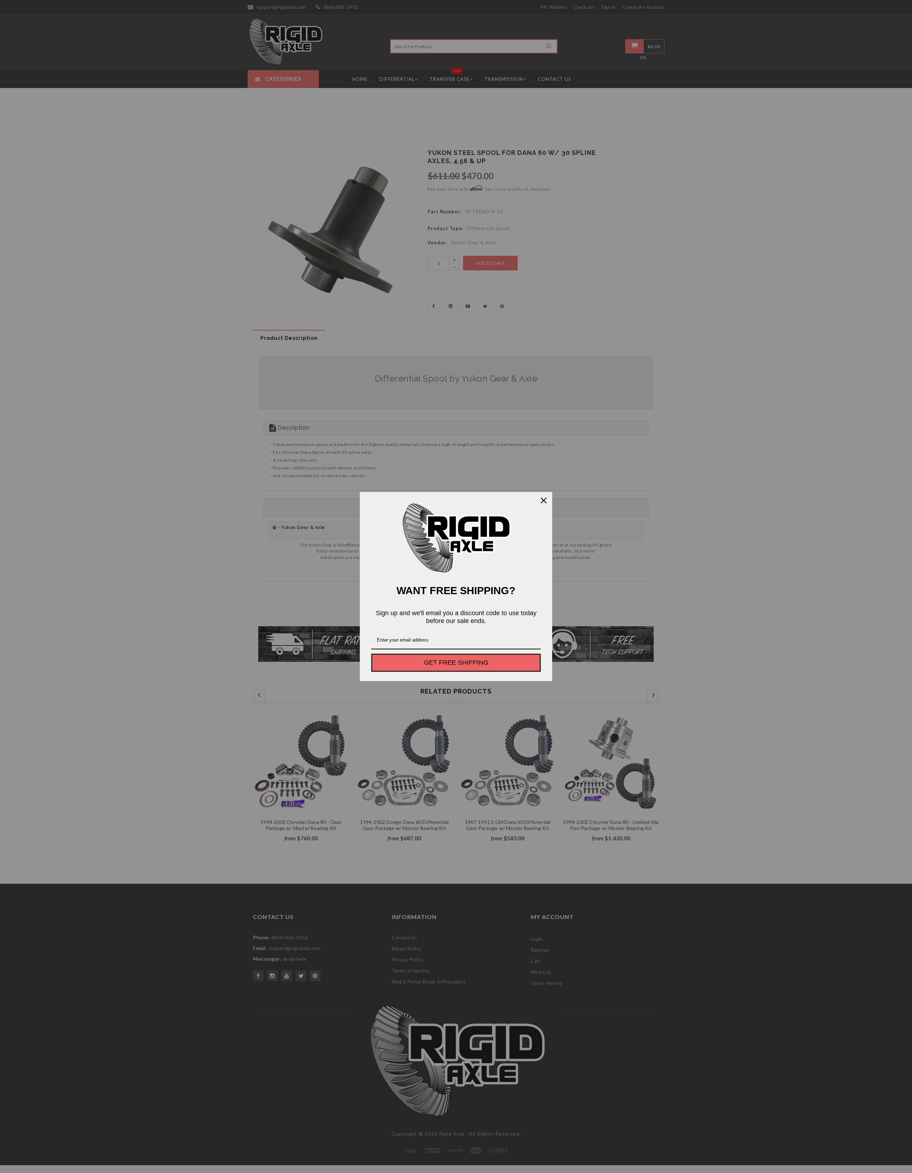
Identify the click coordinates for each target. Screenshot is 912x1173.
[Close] (543, 500)
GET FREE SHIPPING (456, 662)
